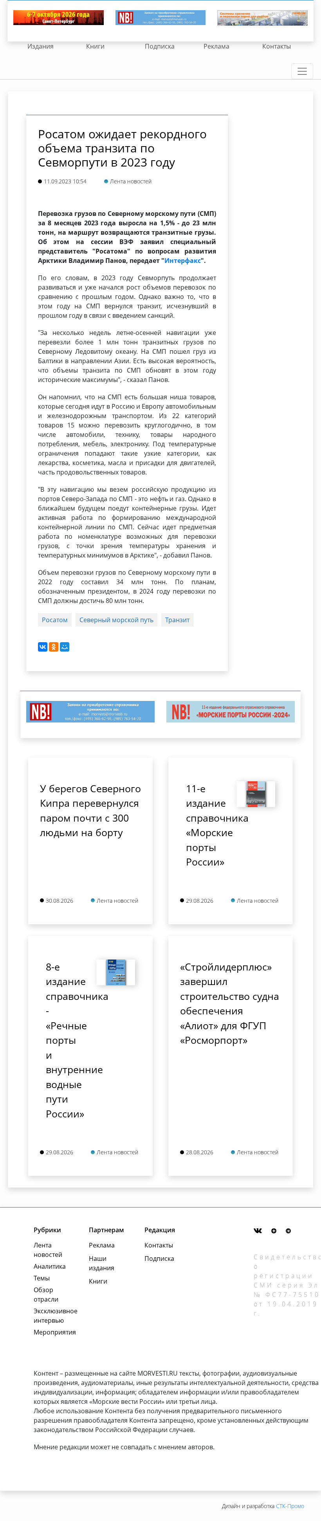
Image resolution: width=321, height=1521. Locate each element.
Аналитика (50, 1266)
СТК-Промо (290, 1506)
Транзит (177, 620)
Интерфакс (182, 260)
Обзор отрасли (46, 1295)
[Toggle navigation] (302, 71)
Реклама (216, 46)
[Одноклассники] (53, 647)
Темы (42, 1278)
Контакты (276, 46)
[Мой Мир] (64, 647)
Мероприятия (53, 1332)
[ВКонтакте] (42, 647)
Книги (95, 46)
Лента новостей (48, 1250)
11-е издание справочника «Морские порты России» (205, 825)
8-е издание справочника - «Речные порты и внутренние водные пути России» (65, 1040)
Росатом (55, 620)
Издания (40, 46)
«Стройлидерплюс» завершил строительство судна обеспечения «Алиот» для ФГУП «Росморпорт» (229, 1003)
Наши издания (101, 1263)
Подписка (160, 46)
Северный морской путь (116, 620)
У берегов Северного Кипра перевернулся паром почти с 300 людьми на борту (90, 810)
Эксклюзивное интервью (53, 1316)
